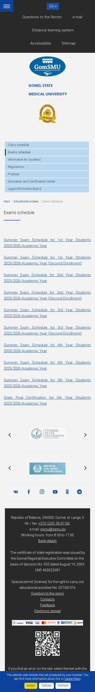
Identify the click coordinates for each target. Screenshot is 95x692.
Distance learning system (53, 30)
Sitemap (69, 43)
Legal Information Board (24, 189)
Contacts (47, 599)
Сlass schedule (18, 145)
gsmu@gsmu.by (53, 529)
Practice (13, 174)
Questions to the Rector (42, 17)
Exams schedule (19, 152)
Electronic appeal (47, 611)
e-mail (77, 17)
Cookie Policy (72, 679)
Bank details (47, 541)
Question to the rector (47, 593)
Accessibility (40, 43)
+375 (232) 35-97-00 (53, 523)
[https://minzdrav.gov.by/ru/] (47, 468)
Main (7, 201)
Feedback (47, 605)
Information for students (24, 159)
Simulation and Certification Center (32, 181)
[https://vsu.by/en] (47, 434)
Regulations (16, 167)
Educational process (26, 201)
